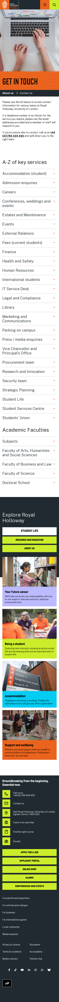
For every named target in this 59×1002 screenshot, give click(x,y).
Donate (16, 841)
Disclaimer (35, 944)
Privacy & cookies (11, 944)
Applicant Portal (29, 861)
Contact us (18, 803)
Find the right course (23, 832)
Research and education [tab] (30, 540)
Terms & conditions (12, 951)
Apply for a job (29, 852)
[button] (9, 970)
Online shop (29, 869)
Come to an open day (23, 822)
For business (8, 912)
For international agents (14, 919)
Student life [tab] (29, 531)
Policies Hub (36, 959)
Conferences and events (29, 886)
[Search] (54, 4)
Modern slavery (10, 959)
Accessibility (36, 951)
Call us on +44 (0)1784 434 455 (24, 794)
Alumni (29, 878)
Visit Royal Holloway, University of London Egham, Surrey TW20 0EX (34, 813)
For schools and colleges (15, 905)
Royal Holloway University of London (9, 4)
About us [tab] (29, 548)
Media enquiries (10, 934)
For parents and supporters (16, 898)
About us (8, 93)
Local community (11, 927)
